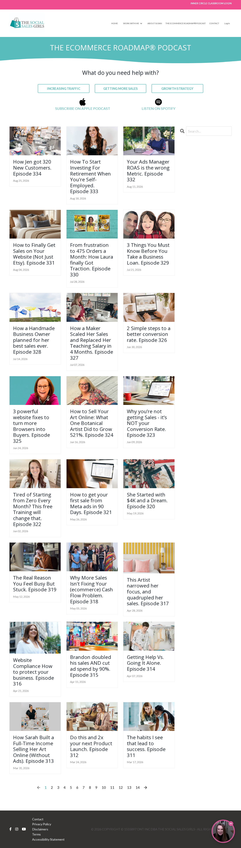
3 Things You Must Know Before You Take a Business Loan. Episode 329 (148, 254)
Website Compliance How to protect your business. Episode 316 (33, 672)
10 (104, 787)
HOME (114, 23)
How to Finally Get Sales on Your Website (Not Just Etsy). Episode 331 (34, 254)
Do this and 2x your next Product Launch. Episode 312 (91, 746)
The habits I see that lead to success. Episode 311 (146, 746)
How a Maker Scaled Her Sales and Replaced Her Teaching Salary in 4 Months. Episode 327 (91, 343)
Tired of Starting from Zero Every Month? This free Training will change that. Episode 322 (32, 509)
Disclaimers (40, 829)
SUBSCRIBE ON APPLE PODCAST (82, 108)
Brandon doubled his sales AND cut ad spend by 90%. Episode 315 (90, 666)
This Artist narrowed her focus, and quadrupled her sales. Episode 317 (148, 591)
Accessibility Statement (48, 839)
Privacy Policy (41, 824)
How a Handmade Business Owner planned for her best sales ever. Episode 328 (34, 340)
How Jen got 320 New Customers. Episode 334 (32, 168)
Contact (37, 819)
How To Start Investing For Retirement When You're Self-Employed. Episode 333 (90, 176)
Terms (36, 834)
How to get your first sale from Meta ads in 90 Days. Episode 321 (91, 503)
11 (112, 787)
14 (137, 787)
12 (121, 787)
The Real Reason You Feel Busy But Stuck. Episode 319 (34, 584)
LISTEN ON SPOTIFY (158, 108)
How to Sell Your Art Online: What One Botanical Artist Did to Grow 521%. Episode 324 (91, 423)
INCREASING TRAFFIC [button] (63, 88)
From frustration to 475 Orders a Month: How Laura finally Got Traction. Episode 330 (91, 260)
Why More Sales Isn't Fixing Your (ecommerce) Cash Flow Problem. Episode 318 (91, 589)
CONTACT (214, 23)
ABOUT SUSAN (154, 23)
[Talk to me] (223, 831)
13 (129, 787)
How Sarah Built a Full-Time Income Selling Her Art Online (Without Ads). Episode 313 (33, 749)
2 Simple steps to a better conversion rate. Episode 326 (148, 334)
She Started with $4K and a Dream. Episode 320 (147, 500)
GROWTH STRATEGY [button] (177, 88)
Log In (227, 23)
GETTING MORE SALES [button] (120, 88)
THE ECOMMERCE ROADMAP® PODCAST (185, 23)
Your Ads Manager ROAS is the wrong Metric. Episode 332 (148, 170)
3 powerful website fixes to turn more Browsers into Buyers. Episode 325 (31, 426)
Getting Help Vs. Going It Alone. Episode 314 (145, 663)
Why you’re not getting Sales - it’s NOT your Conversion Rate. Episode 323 (147, 423)
